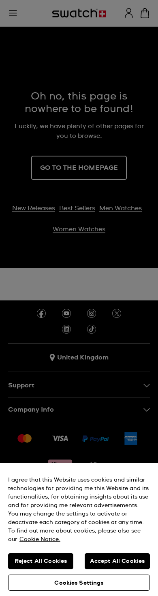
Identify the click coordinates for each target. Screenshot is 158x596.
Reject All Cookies (41, 561)
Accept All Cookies (117, 561)
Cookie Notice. (39, 539)
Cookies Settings (78, 583)
